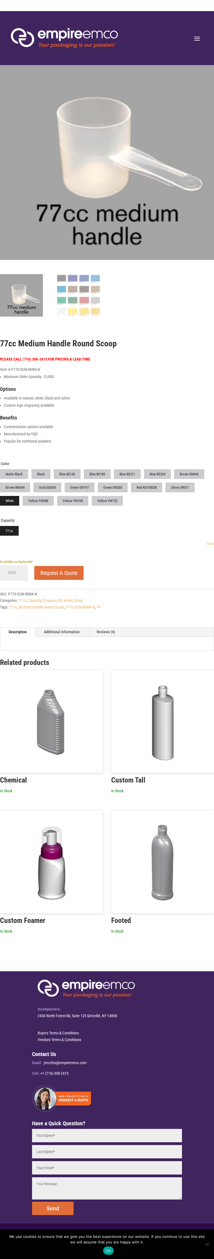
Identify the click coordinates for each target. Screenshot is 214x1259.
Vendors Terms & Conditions (59, 1039)
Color (5, 463)
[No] (207, 1244)
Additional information (62, 632)
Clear (210, 544)
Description (18, 632)
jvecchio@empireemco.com (65, 1063)
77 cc (22, 600)
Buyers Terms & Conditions (58, 1033)
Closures (49, 600)
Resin (68, 600)
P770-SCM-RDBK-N (80, 607)
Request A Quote (58, 573)
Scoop (78, 600)
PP (60, 600)
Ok (108, 1250)
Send (53, 1208)
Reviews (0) (106, 632)
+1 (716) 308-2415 (54, 1073)
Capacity (7, 520)
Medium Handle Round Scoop (41, 607)
